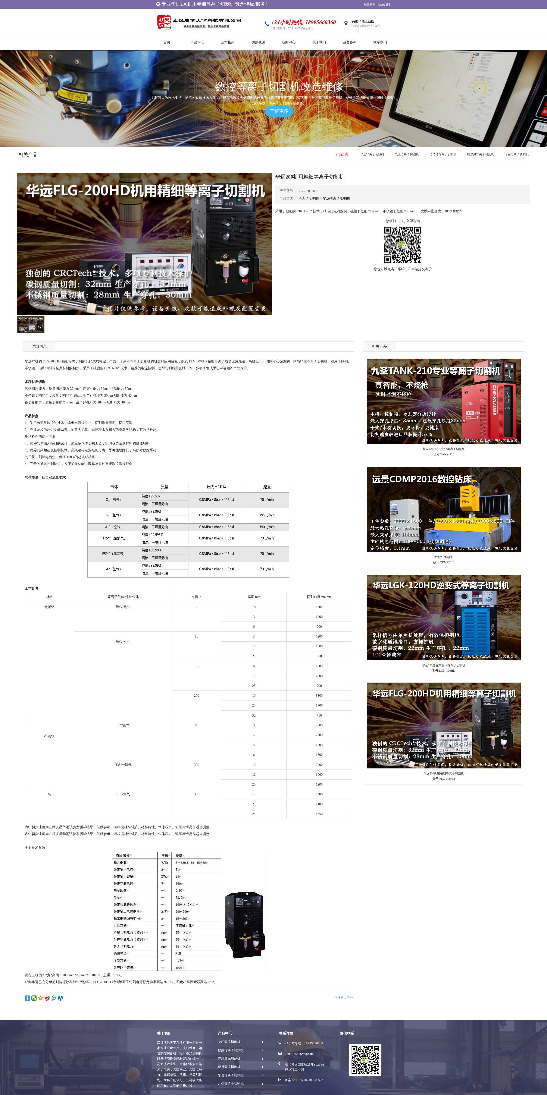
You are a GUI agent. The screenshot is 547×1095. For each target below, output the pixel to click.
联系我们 (384, 4)
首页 (166, 42)
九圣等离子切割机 (407, 154)
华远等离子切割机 (372, 154)
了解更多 (273, 111)
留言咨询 (349, 42)
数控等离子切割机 (231, 1050)
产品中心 (197, 42)
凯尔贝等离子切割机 (480, 154)
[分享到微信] (34, 998)
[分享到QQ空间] (40, 998)
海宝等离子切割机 (517, 154)
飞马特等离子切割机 (442, 154)
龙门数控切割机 (229, 1042)
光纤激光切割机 (229, 1058)
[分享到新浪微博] (47, 998)
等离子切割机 (309, 198)
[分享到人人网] (60, 998)
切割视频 (258, 42)
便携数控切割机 (229, 1067)
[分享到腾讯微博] (54, 998)
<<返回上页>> (343, 997)
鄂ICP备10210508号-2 (307, 1080)
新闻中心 (289, 42)
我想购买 (369, 4)
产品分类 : (343, 154)
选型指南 (228, 42)
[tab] (30, 324)
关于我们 (319, 42)
